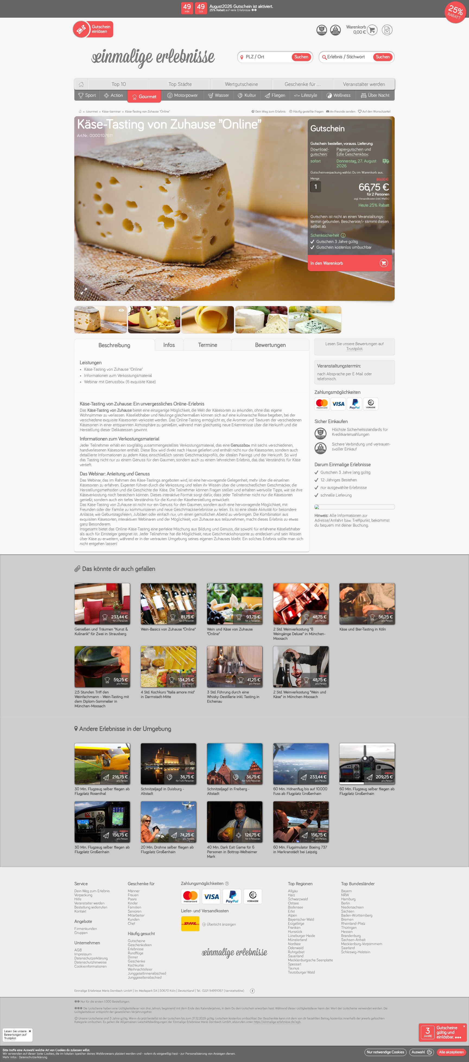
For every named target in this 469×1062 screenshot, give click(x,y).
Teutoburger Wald (301, 972)
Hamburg (348, 899)
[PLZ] (241, 57)
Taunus (293, 968)
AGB (78, 950)
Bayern (346, 891)
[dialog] (234, 1054)
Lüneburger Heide (301, 936)
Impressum (83, 954)
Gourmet (92, 111)
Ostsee (293, 903)
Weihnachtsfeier (140, 969)
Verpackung (83, 895)
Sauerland (295, 956)
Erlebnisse (136, 949)
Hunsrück (295, 932)
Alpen (292, 915)
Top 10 (119, 84)
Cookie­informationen (90, 966)
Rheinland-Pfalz (353, 924)
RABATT (454, 16)
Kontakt (80, 911)
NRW (345, 895)
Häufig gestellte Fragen (308, 111)
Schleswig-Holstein (355, 952)
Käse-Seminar (111, 111)
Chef (131, 924)
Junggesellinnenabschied (147, 973)
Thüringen (349, 928)
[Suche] (324, 57)
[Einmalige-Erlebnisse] (153, 56)
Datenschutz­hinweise (90, 962)
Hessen (347, 932)
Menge (314, 178)
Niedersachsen (352, 907)
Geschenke (136, 961)
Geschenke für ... (303, 84)
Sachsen (347, 911)
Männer (134, 891)
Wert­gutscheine (241, 84)
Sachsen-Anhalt (353, 940)
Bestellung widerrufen (90, 907)
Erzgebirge (296, 924)
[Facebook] (252, 991)
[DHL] (190, 924)
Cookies (49, 1053)
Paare (132, 899)
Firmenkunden (85, 929)
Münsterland (297, 940)
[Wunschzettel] (387, 30)
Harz (291, 895)
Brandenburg (351, 936)
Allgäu (293, 891)
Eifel (291, 911)
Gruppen (81, 933)
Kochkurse (136, 965)
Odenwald (295, 948)
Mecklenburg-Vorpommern (361, 944)
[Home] (81, 84)
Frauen (133, 895)
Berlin (345, 903)
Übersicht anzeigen (221, 924)
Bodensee (295, 907)
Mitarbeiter (136, 915)
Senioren (134, 911)
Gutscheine (136, 941)
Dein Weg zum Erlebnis (270, 111)
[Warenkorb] (372, 30)
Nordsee (294, 944)
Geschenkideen (140, 945)
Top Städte (180, 84)
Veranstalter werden (364, 84)
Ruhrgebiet (296, 952)
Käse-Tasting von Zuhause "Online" (147, 111)
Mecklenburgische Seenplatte (310, 960)
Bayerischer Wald (301, 920)
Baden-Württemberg (356, 915)
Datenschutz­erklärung (91, 958)
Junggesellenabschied (144, 978)
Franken (294, 928)
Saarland (348, 948)
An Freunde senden (342, 111)
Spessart (294, 964)
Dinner (133, 957)
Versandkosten (367, 198)
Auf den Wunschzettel (376, 111)
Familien (134, 907)
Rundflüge (135, 953)
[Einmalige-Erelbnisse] (234, 952)
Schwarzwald (298, 899)
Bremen (347, 920)
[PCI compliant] (322, 436)
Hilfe (77, 899)
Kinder (133, 903)
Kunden (134, 920)
